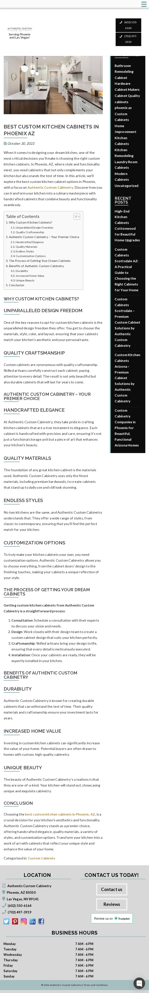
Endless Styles (25, 251)
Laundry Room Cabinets (126, 165)
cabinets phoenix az (123, 105)
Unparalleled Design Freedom (34, 227)
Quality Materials (26, 246)
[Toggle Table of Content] (74, 216)
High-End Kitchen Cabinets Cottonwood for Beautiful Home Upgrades (127, 225)
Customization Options (31, 256)
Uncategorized (126, 186)
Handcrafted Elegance (30, 242)
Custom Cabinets (41, 858)
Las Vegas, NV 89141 (23, 899)
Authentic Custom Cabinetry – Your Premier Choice (44, 237)
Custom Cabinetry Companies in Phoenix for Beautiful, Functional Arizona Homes (127, 427)
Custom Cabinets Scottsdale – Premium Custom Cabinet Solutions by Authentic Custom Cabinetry (127, 322)
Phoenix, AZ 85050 (21, 892)
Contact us (111, 889)
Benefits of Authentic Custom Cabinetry (36, 266)
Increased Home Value (30, 275)
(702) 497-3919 (130, 39)
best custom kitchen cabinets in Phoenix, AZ (60, 814)
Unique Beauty (25, 280)
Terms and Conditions (96, 985)
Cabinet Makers (127, 89)
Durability (22, 270)
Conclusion (16, 285)
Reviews (111, 904)
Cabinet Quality (127, 96)
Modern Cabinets (122, 177)
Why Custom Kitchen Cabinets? (30, 222)
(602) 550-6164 (130, 25)
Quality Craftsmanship (30, 232)
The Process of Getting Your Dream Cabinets (40, 260)
